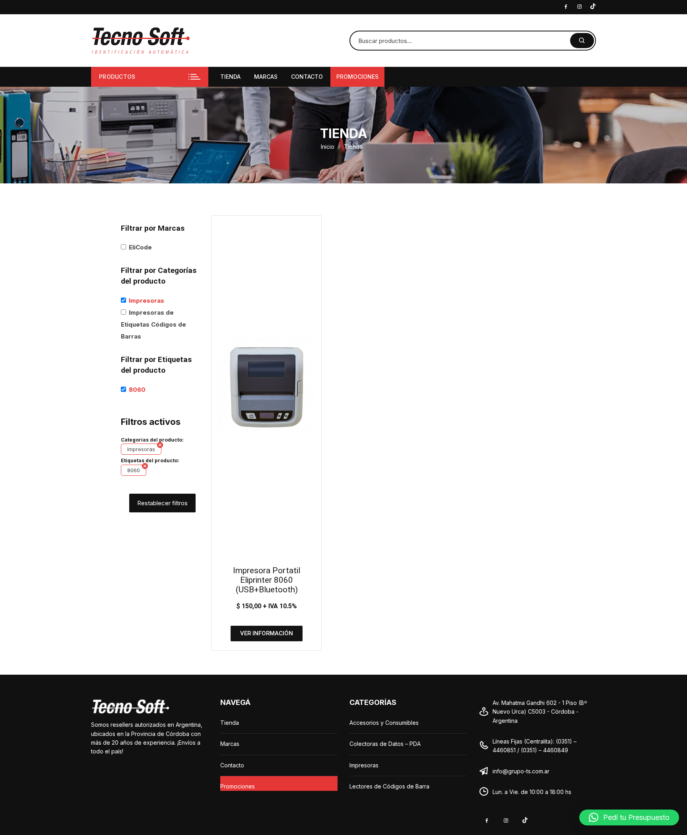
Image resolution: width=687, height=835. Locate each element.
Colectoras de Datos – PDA (385, 743)
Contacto (307, 76)
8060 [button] (137, 389)
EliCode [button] (140, 247)
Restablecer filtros (162, 503)
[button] (629, 817)
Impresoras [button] (146, 300)
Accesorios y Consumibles (384, 722)
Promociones (357, 76)
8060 (133, 470)
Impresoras (141, 449)
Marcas (266, 76)
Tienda (230, 76)
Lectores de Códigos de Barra (389, 786)
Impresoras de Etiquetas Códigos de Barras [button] (153, 324)
